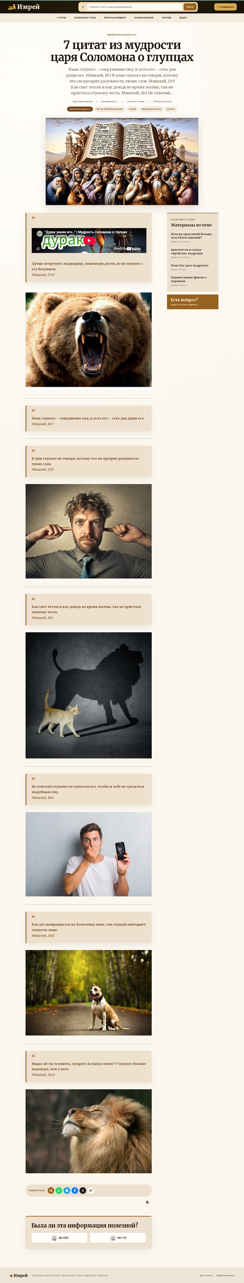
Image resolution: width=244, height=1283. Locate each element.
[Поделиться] (51, 1190)
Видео (183, 17)
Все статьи (206, 1275)
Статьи (61, 17)
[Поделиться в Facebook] (75, 1190)
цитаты (171, 109)
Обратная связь (225, 1275)
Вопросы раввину (115, 17)
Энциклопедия (144, 17)
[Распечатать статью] (147, 1202)
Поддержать (225, 7)
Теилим (166, 17)
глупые (132, 109)
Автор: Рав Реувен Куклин (109, 109)
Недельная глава (85, 17)
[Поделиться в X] (83, 1190)
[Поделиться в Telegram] (67, 1190)
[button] (59, 1238)
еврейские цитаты (151, 109)
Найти (190, 6)
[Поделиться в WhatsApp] (59, 1190)
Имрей (18, 1275)
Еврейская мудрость (122, 35)
